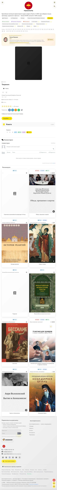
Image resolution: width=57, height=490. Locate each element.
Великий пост (18, 469)
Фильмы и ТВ (20, 26)
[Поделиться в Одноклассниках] (15, 110)
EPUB (20, 132)
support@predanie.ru (12, 454)
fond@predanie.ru (7, 452)
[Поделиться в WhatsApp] (18, 110)
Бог (36, 469)
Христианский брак (6, 471)
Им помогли (32, 432)
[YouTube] (16, 457)
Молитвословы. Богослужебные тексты (10, 23)
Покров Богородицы (48, 471)
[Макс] (9, 457)
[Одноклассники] (19, 457)
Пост (23, 469)
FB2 (16, 132)
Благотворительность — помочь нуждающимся (40, 424)
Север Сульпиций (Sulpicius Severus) (11, 95)
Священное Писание (45, 21)
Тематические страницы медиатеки (12, 466)
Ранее (13, 152)
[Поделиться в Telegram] (12, 110)
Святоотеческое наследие (27, 23)
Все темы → (29, 474)
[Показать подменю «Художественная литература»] (15, 26)
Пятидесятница (23, 474)
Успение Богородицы (6, 474)
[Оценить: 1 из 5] (3, 106)
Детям (35, 26)
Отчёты (31, 430)
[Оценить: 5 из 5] (11, 106)
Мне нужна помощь (10, 461)
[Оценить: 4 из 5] (9, 106)
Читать (7, 88)
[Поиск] (54, 6)
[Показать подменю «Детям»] (38, 26)
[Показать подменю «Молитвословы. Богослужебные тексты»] (19, 24)
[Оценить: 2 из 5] (5, 106)
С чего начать (34, 21)
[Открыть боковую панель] (54, 2)
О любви (45, 469)
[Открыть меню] (2, 2)
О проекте (14, 480)
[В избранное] (3, 92)
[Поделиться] (12, 132)
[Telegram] (6, 457)
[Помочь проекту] (54, 480)
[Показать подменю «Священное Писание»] (51, 21)
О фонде (31, 426)
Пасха (13, 469)
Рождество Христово (6, 469)
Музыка (28, 26)
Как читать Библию (28, 471)
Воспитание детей (15, 471)
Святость (40, 469)
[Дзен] (13, 457)
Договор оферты (17, 478)
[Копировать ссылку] (22, 110)
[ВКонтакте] (3, 457)
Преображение (15, 474)
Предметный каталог (40, 23)
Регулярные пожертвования (28, 478)
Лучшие (8, 152)
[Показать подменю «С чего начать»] (38, 21)
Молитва (27, 469)
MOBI (24, 132)
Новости (31, 428)
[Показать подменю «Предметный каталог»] (46, 24)
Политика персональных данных (25, 480)
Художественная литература (8, 26)
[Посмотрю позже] (26, 170)
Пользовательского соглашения (38, 486)
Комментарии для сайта (48, 163)
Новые (3, 152)
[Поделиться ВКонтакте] (9, 110)
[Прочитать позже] (10, 132)
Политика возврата (6, 480)
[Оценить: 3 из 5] (7, 106)
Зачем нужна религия (38, 471)
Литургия (32, 469)
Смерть (21, 471)
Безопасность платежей (42, 478)
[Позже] (6, 92)
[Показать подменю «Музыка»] (31, 26)
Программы (32, 434)
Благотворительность (35, 420)
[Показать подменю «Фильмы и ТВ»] (24, 26)
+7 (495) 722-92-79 (8, 449)
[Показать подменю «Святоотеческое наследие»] (34, 24)
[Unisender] (7, 440)
